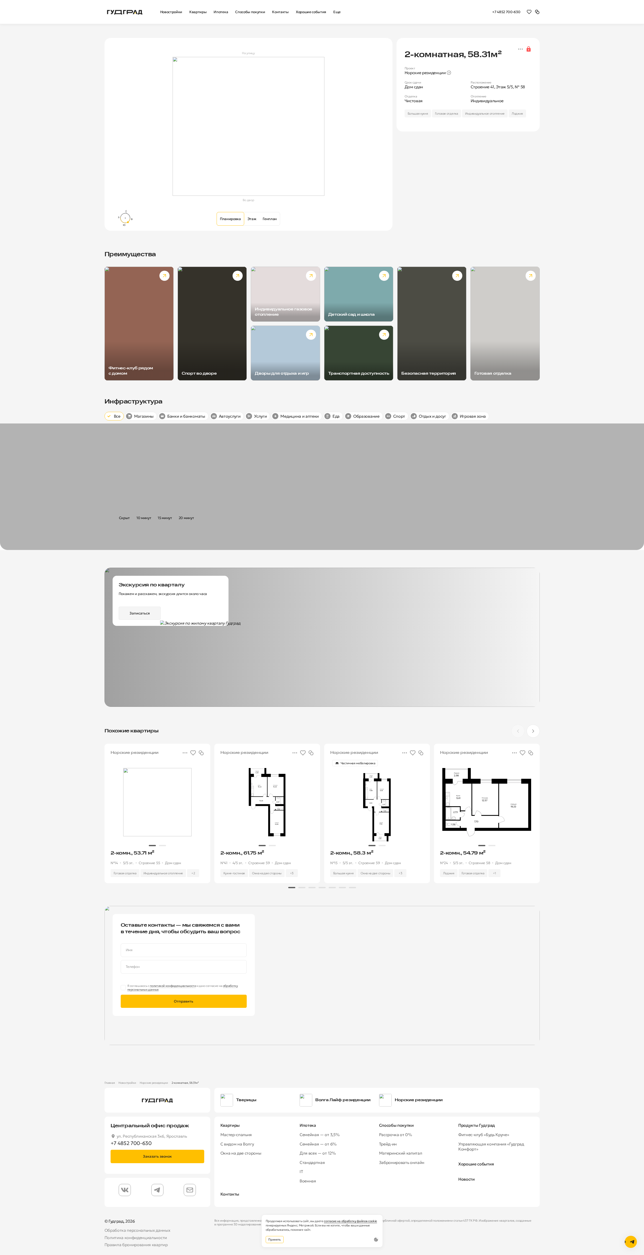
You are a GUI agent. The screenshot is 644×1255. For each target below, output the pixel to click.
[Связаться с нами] (631, 1242)
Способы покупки (396, 1125)
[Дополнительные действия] (520, 49)
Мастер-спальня (236, 1134)
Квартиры (230, 1125)
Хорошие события (476, 1163)
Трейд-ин (388, 1143)
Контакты (229, 1194)
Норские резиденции (154, 1082)
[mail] (190, 1190)
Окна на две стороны (240, 1153)
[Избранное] (529, 11)
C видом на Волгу (237, 1143)
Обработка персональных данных (137, 1230)
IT (301, 1171)
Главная (110, 1082)
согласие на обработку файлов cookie (350, 1221)
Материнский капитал (400, 1153)
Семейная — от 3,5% (319, 1134)
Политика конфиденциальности (136, 1237)
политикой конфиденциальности (173, 986)
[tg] (157, 1190)
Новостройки (127, 1082)
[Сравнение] (537, 11)
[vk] (125, 1190)
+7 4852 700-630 (506, 12)
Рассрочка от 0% (395, 1134)
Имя (129, 950)
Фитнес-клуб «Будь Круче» (483, 1134)
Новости (466, 1179)
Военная (308, 1180)
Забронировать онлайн (402, 1162)
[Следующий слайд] (533, 731)
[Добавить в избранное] (193, 753)
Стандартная (312, 1162)
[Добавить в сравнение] (201, 753)
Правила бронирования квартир (136, 1244)
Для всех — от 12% (318, 1153)
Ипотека (308, 1125)
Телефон (133, 967)
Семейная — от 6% (318, 1143)
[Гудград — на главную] (125, 11)
